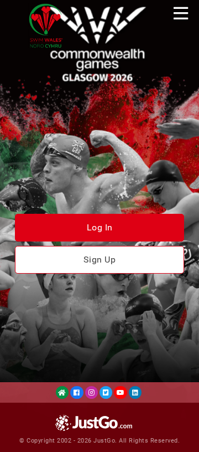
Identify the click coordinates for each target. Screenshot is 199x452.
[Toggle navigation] (181, 13)
